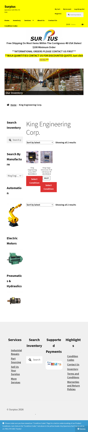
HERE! (42, 59)
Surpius (10, 6)
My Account (67, 9)
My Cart (57, 9)
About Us (41, 20)
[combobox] (15, 175)
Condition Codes (11, 26)
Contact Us (52, 20)
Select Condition (34, 181)
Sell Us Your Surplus (15, 370)
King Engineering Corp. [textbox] (15, 175)
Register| (58, 14)
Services (27, 20)
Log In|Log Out (79, 9)
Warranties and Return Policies (73, 385)
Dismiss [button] (83, 429)
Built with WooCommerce (21, 413)
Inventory (17, 20)
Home (7, 20)
